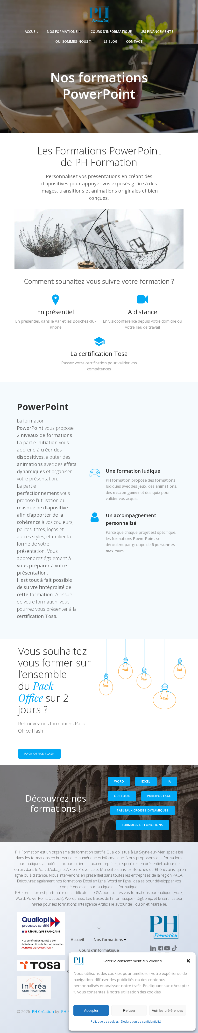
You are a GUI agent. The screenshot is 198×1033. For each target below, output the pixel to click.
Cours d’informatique (111, 31)
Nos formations (62, 31)
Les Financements (157, 31)
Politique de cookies (105, 1021)
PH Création (43, 1011)
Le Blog (110, 41)
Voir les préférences (167, 1010)
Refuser (129, 1010)
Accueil (31, 31)
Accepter (91, 1010)
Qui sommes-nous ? (73, 41)
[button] (188, 960)
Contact (134, 41)
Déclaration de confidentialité (141, 1021)
